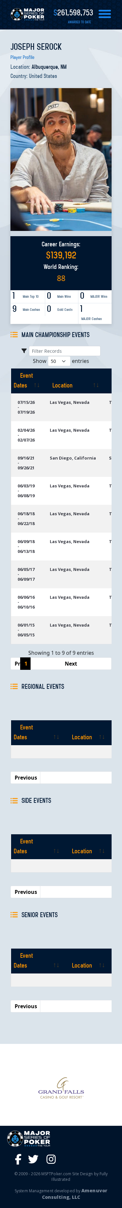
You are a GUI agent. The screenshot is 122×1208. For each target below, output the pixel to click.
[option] (61, 1088)
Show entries (61, 361)
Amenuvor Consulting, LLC (74, 1193)
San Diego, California (73, 458)
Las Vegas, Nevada (69, 402)
